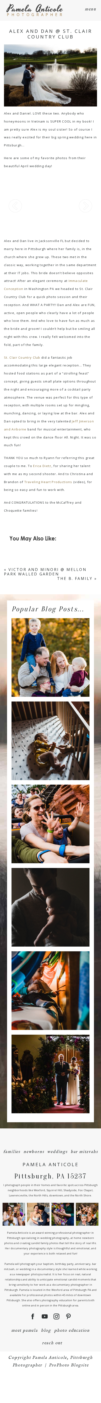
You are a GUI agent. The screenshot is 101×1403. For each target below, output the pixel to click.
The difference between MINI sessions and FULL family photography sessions (50, 649)
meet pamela (24, 1330)
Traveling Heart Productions (48, 482)
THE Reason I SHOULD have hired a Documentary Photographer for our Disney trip (50, 815)
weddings (57, 1152)
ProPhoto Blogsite (69, 1365)
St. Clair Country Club (22, 357)
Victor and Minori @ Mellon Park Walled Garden (45, 572)
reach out (52, 1343)
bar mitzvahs (84, 1152)
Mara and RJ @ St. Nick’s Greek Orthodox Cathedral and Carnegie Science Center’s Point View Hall (50, 1066)
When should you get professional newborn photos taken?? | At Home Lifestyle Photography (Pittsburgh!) (50, 899)
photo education (72, 1330)
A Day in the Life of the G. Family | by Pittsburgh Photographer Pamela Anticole (50, 982)
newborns (33, 1152)
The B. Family (75, 578)
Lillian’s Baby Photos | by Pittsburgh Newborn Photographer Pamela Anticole (50, 732)
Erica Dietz (42, 466)
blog (46, 1330)
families (11, 1152)
